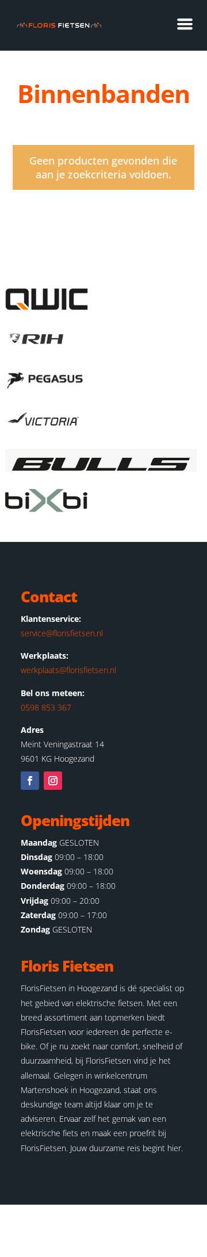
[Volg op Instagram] (53, 780)
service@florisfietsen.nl (62, 633)
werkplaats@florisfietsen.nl (68, 669)
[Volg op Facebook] (30, 780)
